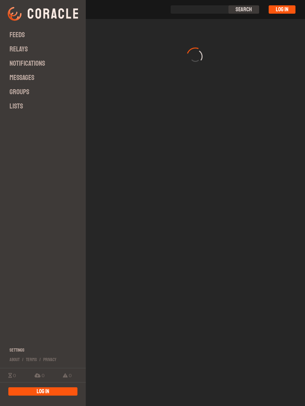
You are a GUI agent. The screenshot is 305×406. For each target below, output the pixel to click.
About (15, 360)
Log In (282, 9)
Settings (17, 350)
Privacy (49, 360)
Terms (31, 360)
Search (244, 9)
